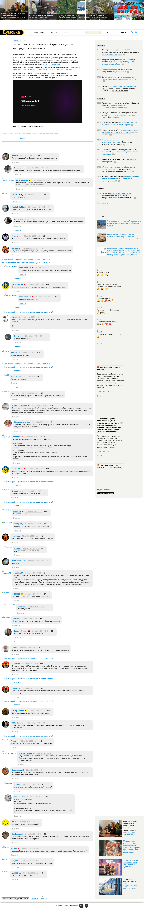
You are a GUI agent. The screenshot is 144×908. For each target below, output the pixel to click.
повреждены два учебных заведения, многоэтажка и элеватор (120, 178)
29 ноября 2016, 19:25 (31, 873)
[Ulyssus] (5, 490)
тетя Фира (16, 536)
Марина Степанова (22, 422)
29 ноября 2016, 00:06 (29, 848)
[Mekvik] (5, 351)
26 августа (101, 189)
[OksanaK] (6, 617)
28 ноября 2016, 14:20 (33, 524)
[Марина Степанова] (8, 426)
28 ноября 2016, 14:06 (30, 393)
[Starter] (5, 652)
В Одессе (105, 86)
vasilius (14, 393)
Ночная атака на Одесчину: (113, 176)
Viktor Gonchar (18, 723)
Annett (13, 741)
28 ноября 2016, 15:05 (40, 631)
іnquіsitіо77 (18, 573)
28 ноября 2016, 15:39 (37, 711)
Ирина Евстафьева (19, 405)
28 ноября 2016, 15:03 (27, 648)
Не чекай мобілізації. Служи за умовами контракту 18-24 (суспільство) (131, 863)
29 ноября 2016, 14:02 (40, 422)
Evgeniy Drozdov (20, 631)
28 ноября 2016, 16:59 (34, 770)
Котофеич (18, 168)
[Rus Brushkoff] (5, 838)
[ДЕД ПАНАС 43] (5, 289)
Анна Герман (19, 797)
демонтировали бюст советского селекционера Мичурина (120, 123)
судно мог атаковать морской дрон (118, 63)
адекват (17, 548)
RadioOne (17, 511)
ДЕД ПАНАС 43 (17, 284)
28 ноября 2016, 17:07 (26, 822)
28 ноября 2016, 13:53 (44, 268)
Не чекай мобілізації (109, 69)
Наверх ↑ (23, 138)
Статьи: (101, 216)
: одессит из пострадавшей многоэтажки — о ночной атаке (117, 170)
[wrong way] (7, 522)
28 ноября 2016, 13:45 (32, 236)
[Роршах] (5, 160)
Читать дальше (103, 392)
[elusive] (5, 847)
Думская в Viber (105, 490)
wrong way (18, 524)
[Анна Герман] (8, 801)
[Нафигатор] (8, 340)
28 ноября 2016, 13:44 (28, 155)
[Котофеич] (8, 172)
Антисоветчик (22, 180)
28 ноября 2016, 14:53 (30, 619)
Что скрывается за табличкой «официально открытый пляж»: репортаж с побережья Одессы (124, 223)
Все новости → (102, 203)
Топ (66, 32)
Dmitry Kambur (18, 711)
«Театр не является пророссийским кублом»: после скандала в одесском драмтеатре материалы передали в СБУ (122, 236)
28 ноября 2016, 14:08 (40, 405)
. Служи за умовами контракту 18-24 (117, 70)
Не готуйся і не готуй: (110, 130)
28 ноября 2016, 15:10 (30, 663)
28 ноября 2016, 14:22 (35, 561)
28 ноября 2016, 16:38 (45, 753)
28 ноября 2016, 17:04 (31, 784)
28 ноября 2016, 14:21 (30, 536)
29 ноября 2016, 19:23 (31, 861)
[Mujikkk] (5, 859)
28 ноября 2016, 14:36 (31, 548)
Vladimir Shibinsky (19, 207)
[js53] (6, 375)
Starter (14, 648)
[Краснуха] (6, 437)
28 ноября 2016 (17, 41)
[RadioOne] (6, 510)
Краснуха (17, 437)
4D (15, 219)
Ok (81, 906)
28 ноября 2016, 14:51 (36, 606)
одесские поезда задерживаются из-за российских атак (119, 78)
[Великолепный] (5, 774)
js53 (12, 376)
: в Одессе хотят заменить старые (117, 143)
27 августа (101, 98)
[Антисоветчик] (8, 180)
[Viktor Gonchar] (5, 727)
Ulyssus (15, 491)
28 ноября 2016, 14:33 (33, 336)
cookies (75, 906)
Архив (54, 32)
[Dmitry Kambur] (5, 715)
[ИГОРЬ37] (6, 592)
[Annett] (5, 739)
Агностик (15, 236)
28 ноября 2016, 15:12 (30, 688)
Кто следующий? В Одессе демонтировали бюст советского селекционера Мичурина (97, 17)
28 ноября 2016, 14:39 (26, 219)
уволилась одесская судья (112, 54)
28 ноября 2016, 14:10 (36, 469)
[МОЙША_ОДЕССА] (9, 753)
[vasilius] (5, 392)
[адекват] (8, 547)
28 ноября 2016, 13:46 (35, 168)
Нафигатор (18, 336)
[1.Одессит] (5, 668)
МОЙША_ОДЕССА (25, 753)
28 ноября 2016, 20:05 (27, 376)
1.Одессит (16, 663)
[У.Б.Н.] (5, 826)
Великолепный (18, 770)
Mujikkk (15, 861)
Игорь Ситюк (17, 561)
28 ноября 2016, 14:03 (36, 284)
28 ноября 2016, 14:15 (34, 511)
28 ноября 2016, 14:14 (27, 491)
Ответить (15, 162)
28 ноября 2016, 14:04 (44, 297)
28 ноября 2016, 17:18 (33, 834)
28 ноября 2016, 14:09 (33, 437)
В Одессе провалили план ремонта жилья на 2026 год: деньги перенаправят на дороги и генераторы (42, 17)
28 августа (101, 45)
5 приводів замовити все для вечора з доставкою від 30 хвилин (120, 131)
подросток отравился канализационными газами (113, 106)
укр (108, 32)
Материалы (39, 32)
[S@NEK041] (5, 252)
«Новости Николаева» (51, 64)
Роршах (15, 155)
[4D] (8, 223)
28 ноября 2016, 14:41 (33, 594)
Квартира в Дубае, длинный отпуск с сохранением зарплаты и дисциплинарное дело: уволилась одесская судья (13, 16)
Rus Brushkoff (17, 834)
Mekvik (14, 353)
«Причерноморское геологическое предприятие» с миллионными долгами (117, 196)
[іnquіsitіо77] (6, 573)
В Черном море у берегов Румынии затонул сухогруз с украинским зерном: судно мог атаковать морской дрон (131, 846)
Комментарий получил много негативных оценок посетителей (26, 259)
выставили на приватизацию (120, 193)
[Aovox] (5, 321)
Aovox (14, 317)
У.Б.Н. (14, 822)
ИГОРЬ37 (16, 594)
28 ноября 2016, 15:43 (36, 723)
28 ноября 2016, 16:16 (29, 741)
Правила (34, 898)
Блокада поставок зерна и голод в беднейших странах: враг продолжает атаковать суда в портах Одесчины (71, 17)
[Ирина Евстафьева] (5, 410)
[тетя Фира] (5, 540)
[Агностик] (5, 240)
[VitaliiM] (5, 193)
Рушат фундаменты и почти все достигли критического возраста (118, 141)
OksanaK (16, 619)
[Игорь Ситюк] (5, 565)
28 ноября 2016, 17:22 (35, 797)
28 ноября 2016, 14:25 (33, 573)
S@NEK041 (16, 248)
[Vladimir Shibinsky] (5, 211)
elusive (14, 848)
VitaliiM (14, 195)
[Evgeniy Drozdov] (8, 635)
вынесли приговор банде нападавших (120, 153)
